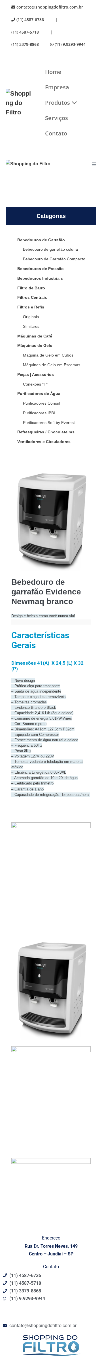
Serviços (56, 118)
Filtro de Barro (31, 288)
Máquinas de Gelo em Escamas (51, 365)
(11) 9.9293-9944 (70, 44)
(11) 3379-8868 (25, 44)
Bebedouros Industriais (40, 278)
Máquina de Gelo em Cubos (48, 355)
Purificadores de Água (38, 393)
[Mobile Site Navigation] (94, 164)
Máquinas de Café (34, 336)
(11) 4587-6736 (29, 19)
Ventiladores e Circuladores (44, 441)
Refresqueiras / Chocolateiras (46, 432)
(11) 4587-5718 (25, 32)
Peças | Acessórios (35, 374)
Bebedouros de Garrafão (41, 240)
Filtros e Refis (30, 307)
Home (53, 72)
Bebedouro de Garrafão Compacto (54, 259)
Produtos (58, 102)
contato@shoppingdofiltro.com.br (49, 7)
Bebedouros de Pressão (40, 268)
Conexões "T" (35, 384)
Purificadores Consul (41, 403)
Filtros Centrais (32, 297)
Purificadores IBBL (39, 413)
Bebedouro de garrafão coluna (50, 249)
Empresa (57, 87)
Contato (56, 133)
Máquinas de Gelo (34, 345)
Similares (31, 326)
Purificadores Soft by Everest (49, 422)
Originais (31, 316)
